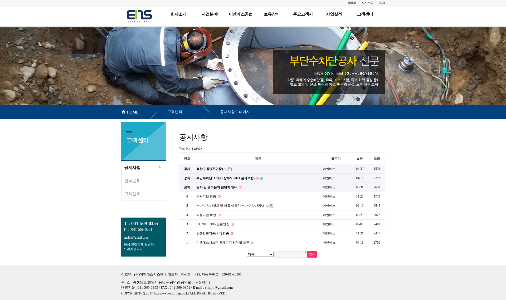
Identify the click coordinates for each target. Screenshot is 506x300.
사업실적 (334, 14)
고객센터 (365, 14)
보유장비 (272, 14)
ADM (381, 2)
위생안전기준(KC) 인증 (213, 233)
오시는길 (367, 2)
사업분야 (209, 14)
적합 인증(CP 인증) (210, 169)
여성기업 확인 (206, 215)
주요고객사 (303, 14)
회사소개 (178, 14)
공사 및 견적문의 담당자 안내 (217, 187)
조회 (377, 158)
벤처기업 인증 (206, 196)
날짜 (360, 158)
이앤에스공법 (240, 14)
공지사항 (132, 167)
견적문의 (132, 180)
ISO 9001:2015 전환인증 (213, 224)
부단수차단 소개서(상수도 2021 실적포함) (225, 178)
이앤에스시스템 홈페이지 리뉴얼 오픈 (223, 242)
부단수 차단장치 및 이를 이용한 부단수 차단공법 (230, 206)
